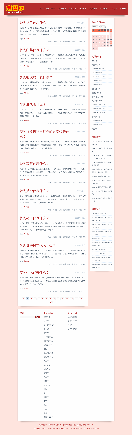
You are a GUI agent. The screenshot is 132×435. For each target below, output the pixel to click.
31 (96, 48)
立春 (46, 333)
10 (96, 39)
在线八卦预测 (72, 317)
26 (102, 45)
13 (105, 39)
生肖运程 (48, 341)
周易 (46, 413)
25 (99, 45)
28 (108, 45)
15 (111, 39)
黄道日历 (62, 9)
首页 (41, 9)
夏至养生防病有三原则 (101, 176)
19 (102, 42)
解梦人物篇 (99, 104)
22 (111, 42)
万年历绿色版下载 (69, 425)
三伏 (46, 405)
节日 (46, 397)
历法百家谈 (99, 68)
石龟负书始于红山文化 (99, 213)
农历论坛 (72, 9)
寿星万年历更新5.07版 (101, 187)
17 (96, 42)
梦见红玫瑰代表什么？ (36, 77)
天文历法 (93, 9)
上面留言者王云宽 (97, 238)
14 (108, 39)
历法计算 (98, 80)
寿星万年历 (50, 9)
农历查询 (51, 425)
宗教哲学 (98, 124)
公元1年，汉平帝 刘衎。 (99, 253)
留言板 (123, 9)
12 (102, 39)
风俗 (46, 377)
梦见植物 (26, 39)
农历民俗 (82, 9)
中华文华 (96, 117)
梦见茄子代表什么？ (34, 23)
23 (93, 45)
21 (108, 42)
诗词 (46, 381)
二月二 (47, 365)
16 (93, 42)
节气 (47, 385)
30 (93, 48)
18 (99, 42)
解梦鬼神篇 (99, 108)
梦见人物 (49, 353)
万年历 (58, 425)
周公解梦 (103, 9)
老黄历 (47, 317)
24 (96, 45)
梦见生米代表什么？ (34, 272)
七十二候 (48, 329)
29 (111, 45)
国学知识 (98, 120)
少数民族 (48, 357)
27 (105, 45)
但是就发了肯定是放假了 (100, 249)
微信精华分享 (72, 321)
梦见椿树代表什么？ (34, 218)
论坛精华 (48, 345)
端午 (46, 393)
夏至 (46, 401)
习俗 (46, 409)
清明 (46, 373)
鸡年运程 (48, 337)
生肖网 (70, 325)
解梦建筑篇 (99, 112)
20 (105, 42)
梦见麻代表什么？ (33, 104)
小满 (46, 389)
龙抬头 (47, 369)
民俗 (46, 361)
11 (99, 39)
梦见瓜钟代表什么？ (34, 191)
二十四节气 (99, 76)
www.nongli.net (15, 12)
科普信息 (98, 84)
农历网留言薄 (72, 329)
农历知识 (98, 72)
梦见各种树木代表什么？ (38, 245)
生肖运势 (113, 9)
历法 (46, 349)
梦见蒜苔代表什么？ (34, 164)
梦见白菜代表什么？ (34, 50)
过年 (46, 321)
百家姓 (96, 93)
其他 (94, 129)
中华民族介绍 (98, 97)
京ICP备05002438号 (91, 428)
